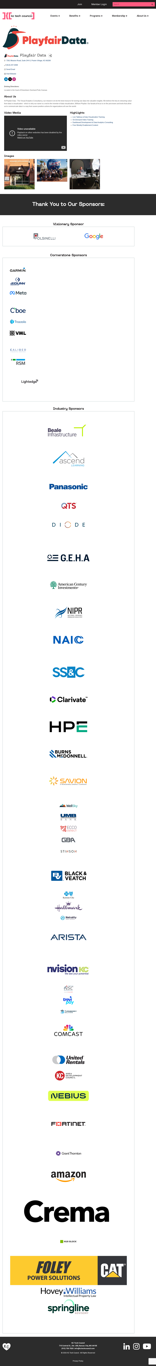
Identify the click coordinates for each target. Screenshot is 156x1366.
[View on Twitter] (10, 80)
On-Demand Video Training (83, 120)
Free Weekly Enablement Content (85, 125)
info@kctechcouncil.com (85, 1348)
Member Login (99, 4)
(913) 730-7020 (67, 1348)
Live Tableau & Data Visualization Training (89, 117)
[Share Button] (50, 55)
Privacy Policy (78, 1361)
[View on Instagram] (14, 80)
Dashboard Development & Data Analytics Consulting (93, 122)
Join (79, 4)
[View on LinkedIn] (6, 80)
